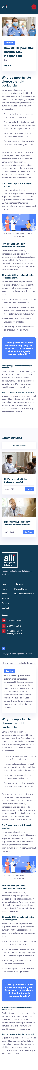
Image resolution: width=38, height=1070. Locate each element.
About (4, 593)
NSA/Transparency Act (24, 593)
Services (5, 598)
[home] (5, 7)
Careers (5, 603)
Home (4, 589)
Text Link (9, 671)
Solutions (9, 43)
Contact (5, 608)
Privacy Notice (20, 589)
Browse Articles (19, 445)
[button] (33, 6)
